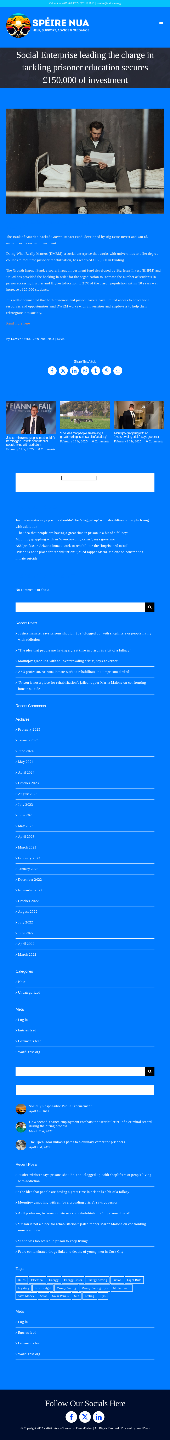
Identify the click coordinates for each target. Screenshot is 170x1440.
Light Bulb (134, 1280)
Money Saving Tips (94, 1288)
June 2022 (26, 933)
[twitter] (85, 1417)
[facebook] (71, 1417)
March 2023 (27, 847)
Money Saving (66, 1288)
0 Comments (46, 449)
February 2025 (29, 729)
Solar (43, 1296)
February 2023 (29, 858)
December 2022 (30, 880)
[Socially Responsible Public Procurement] (21, 1107)
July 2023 (25, 805)
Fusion (117, 1280)
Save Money (26, 1296)
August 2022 (28, 911)
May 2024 (25, 762)
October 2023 (28, 783)
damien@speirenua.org (109, 3)
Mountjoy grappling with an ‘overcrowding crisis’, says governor (139, 415)
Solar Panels (60, 1296)
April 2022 (26, 944)
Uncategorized (29, 992)
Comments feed (29, 1041)
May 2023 (25, 826)
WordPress (143, 1428)
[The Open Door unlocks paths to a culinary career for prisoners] (21, 1143)
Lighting (23, 1288)
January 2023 (28, 869)
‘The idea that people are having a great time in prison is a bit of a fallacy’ (85, 415)
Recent (85, 1090)
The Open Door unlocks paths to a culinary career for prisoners (77, 1142)
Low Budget (43, 1288)
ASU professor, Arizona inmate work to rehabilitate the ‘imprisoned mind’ (72, 546)
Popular (39, 1090)
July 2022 (25, 922)
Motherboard (121, 1288)
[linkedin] (98, 1417)
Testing (90, 1296)
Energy (54, 1280)
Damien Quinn (21, 338)
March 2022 (27, 954)
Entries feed (27, 1030)
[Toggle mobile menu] (161, 22)
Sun (76, 1296)
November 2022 (30, 890)
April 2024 (26, 772)
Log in (23, 1020)
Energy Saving (97, 1280)
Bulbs (22, 1280)
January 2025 (28, 740)
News (60, 338)
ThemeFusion (84, 1428)
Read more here (18, 323)
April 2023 (26, 837)
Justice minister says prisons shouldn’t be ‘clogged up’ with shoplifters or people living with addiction (31, 418)
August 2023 (28, 794)
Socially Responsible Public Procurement (60, 1106)
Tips (103, 1296)
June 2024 (26, 751)
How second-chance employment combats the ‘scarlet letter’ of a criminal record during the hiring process (90, 1124)
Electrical (37, 1280)
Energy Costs (73, 1280)
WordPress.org (29, 1052)
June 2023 (26, 815)
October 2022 (28, 901)
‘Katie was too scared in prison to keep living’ (53, 1241)
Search (55, 482)
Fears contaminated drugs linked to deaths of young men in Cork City (71, 1252)
